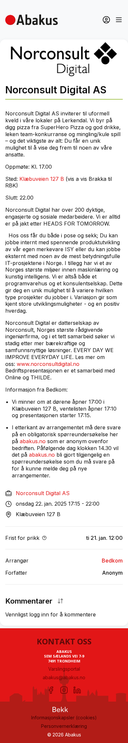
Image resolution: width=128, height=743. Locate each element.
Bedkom (112, 560)
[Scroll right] (120, 99)
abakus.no (33, 441)
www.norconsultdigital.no (48, 364)
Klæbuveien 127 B (41, 179)
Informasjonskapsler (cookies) (64, 717)
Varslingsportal (64, 669)
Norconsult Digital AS (43, 493)
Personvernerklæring (64, 726)
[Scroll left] (7, 99)
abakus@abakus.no (64, 677)
